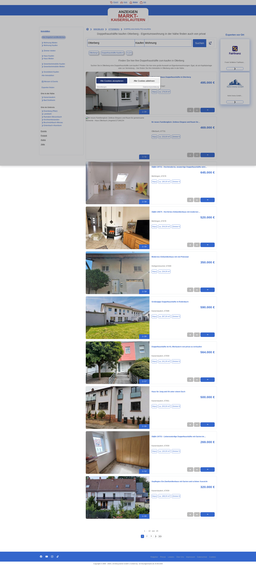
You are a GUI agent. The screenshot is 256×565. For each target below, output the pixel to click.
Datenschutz (202, 557)
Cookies (212, 557)
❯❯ (160, 536)
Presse (163, 557)
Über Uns (180, 557)
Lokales (171, 557)
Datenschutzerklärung (151, 87)
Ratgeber (154, 557)
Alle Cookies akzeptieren (111, 81)
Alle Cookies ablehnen (144, 81)
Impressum (190, 557)
